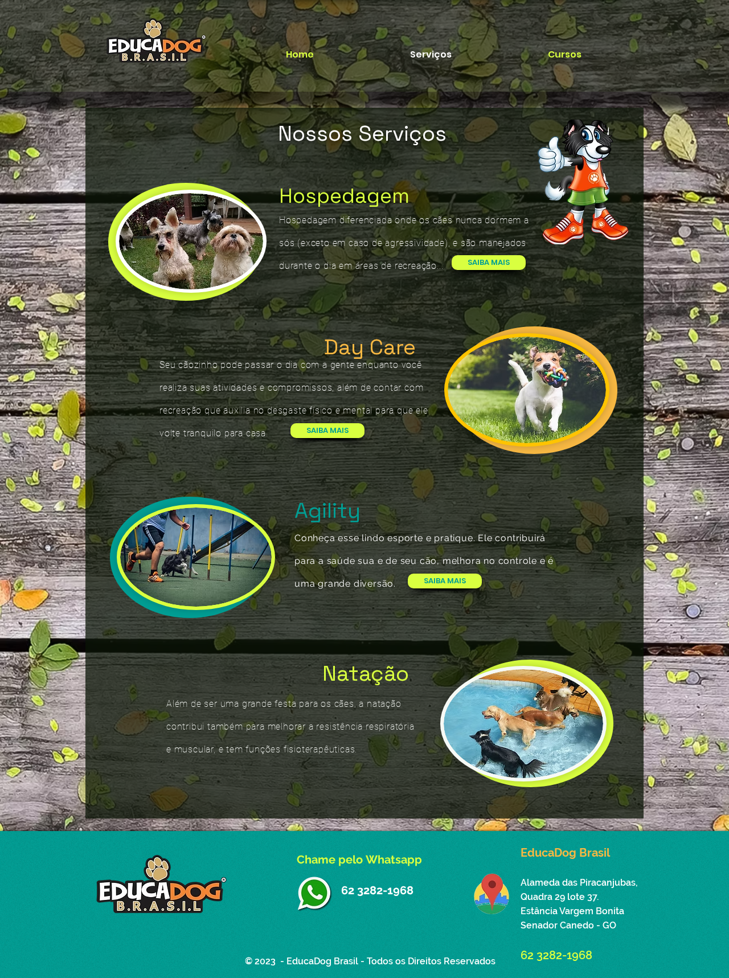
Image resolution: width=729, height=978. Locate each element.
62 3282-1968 (377, 890)
